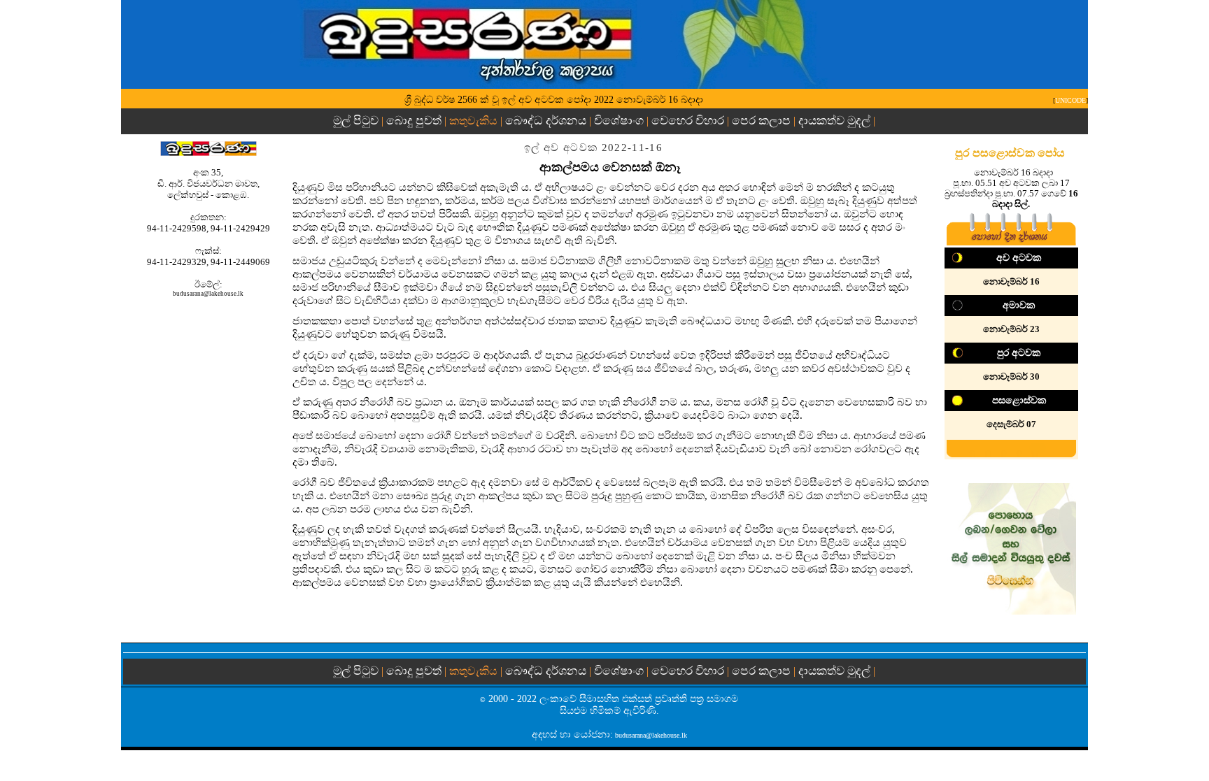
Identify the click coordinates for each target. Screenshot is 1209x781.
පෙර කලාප (761, 120)
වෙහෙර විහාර (687, 120)
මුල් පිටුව (357, 120)
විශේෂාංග (619, 120)
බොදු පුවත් (413, 120)
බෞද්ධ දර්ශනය (545, 120)
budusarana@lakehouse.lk (208, 293)
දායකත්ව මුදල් (834, 120)
